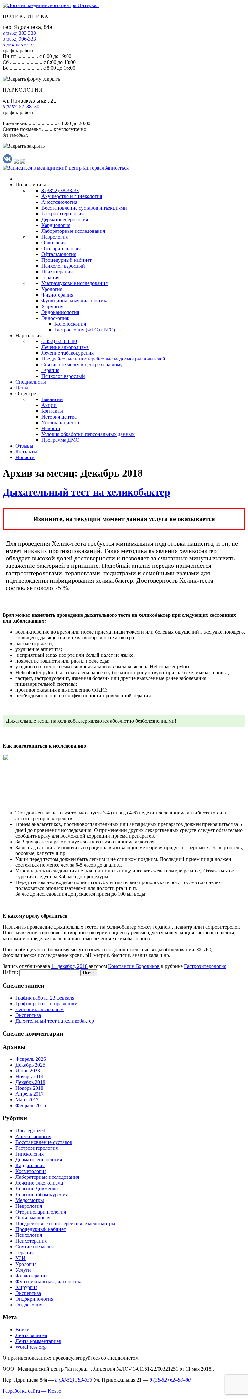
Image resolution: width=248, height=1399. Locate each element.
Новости (50, 428)
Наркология (29, 335)
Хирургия (52, 306)
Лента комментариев (38, 1341)
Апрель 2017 (30, 1094)
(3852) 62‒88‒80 (59, 341)
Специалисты (31, 382)
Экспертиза (28, 1015)
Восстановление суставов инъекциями (84, 208)
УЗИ (21, 1258)
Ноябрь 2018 (29, 1088)
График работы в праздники (47, 1003)
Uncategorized (30, 1130)
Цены (22, 387)
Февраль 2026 (31, 1059)
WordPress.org (31, 1347)
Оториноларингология (41, 1212)
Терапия (50, 277)
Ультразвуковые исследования (74, 283)
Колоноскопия (70, 324)
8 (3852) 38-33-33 (60, 190)
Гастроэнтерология (62, 213)
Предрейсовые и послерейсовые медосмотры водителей (103, 358)
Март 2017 (27, 1099)
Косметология (31, 1171)
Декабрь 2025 (30, 1065)
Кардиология (55, 225)
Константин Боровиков (134, 966)
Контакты (52, 411)
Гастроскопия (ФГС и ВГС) (84, 329)
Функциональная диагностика (74, 300)
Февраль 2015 (31, 1105)
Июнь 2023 (28, 1070)
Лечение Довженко (37, 1188)
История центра (59, 416)
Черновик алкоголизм (40, 1009)
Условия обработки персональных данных (88, 434)
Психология (29, 1235)
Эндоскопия (29, 1304)
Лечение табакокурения (67, 353)
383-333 (19, 33)
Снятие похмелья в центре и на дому (82, 364)
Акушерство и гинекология (71, 196)
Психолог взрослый (63, 266)
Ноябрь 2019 (29, 1076)
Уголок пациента (60, 422)
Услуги (23, 1270)
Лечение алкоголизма (65, 347)
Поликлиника (31, 184)
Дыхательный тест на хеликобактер (86, 492)
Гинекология (30, 1154)
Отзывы (24, 445)
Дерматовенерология (64, 219)
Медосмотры (30, 1200)
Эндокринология (60, 312)
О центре (26, 393)
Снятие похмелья (35, 1246)
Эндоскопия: (55, 318)
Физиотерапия (57, 295)
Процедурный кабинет (66, 260)
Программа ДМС (60, 440)
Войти (23, 1329)
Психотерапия (57, 271)
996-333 (19, 39)
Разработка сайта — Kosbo (32, 1391)
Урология (51, 289)
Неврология (54, 237)
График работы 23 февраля (45, 997)
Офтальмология (58, 254)
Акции (49, 405)
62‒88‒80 (21, 106)
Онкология (53, 242)
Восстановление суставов (44, 1142)
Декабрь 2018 (30, 1082)
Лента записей (31, 1335)
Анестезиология (59, 202)
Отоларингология (61, 248)
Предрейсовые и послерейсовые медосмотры (65, 1223)
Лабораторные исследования (73, 231)
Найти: (10, 972)
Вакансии (52, 399)
